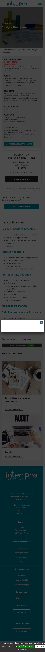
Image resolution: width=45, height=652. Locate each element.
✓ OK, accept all (26, 646)
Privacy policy (23, 649)
